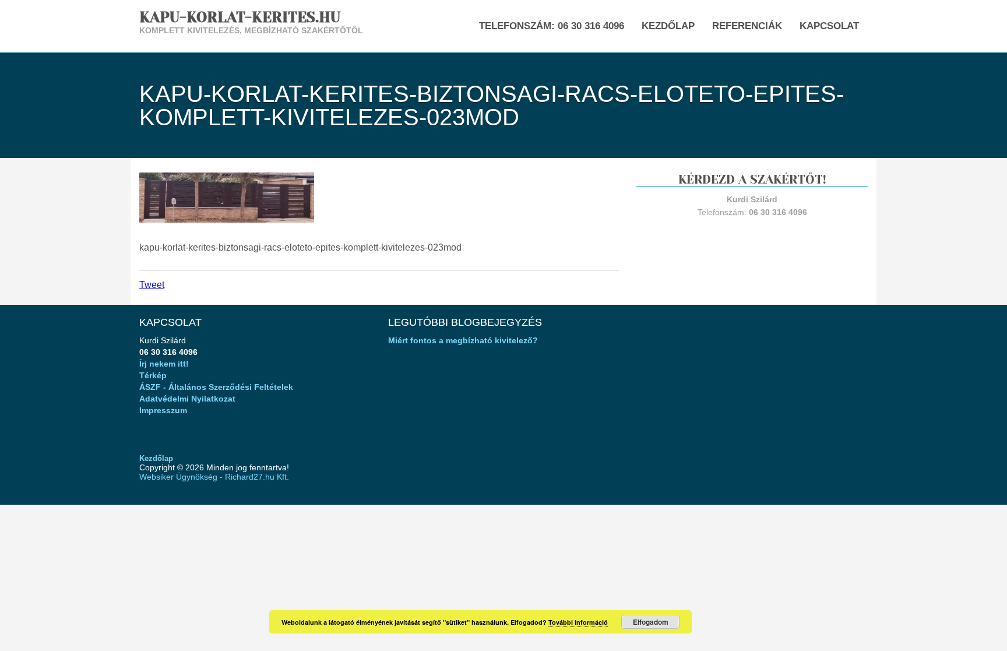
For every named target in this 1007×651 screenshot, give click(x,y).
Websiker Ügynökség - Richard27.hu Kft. (214, 476)
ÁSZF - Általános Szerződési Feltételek (216, 387)
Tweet (151, 285)
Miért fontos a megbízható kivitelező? (463, 340)
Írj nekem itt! (164, 363)
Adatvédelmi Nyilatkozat (187, 398)
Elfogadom (650, 622)
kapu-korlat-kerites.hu (239, 17)
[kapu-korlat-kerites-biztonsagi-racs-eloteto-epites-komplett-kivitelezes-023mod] (226, 197)
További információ (578, 622)
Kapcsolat (829, 25)
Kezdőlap (668, 25)
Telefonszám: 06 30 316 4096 (551, 25)
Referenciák (747, 25)
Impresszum (163, 410)
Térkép (153, 375)
